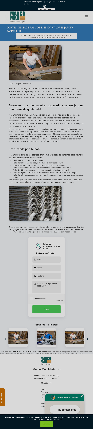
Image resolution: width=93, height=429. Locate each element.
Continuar (46, 424)
